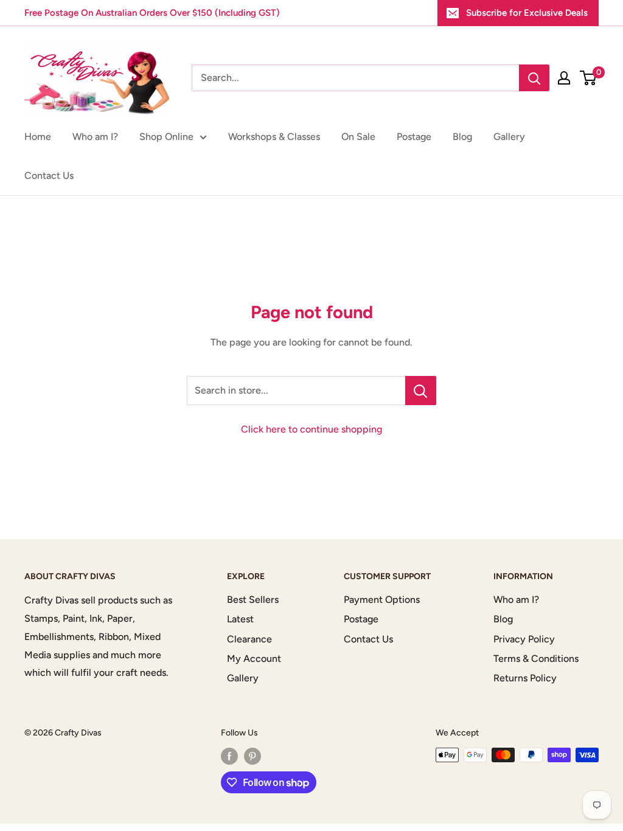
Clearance (249, 639)
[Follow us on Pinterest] (252, 756)
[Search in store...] (420, 390)
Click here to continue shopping (311, 429)
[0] (588, 78)
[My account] (564, 78)
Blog (462, 136)
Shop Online (166, 136)
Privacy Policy (524, 639)
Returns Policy (525, 678)
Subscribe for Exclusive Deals (527, 12)
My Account (254, 658)
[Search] (534, 77)
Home (37, 136)
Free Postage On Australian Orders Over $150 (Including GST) (152, 12)
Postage (414, 136)
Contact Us (49, 175)
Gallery (509, 136)
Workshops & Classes (274, 136)
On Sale (358, 136)
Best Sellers (253, 599)
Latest (240, 619)
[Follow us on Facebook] (229, 756)
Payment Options (382, 599)
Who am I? (95, 136)
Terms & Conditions (536, 658)
